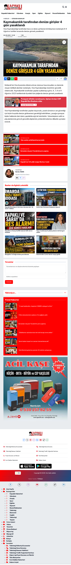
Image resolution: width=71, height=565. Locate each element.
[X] (27, 439)
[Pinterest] (30, 439)
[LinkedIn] (37, 439)
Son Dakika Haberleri (11, 460)
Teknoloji (12, 517)
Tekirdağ (12, 510)
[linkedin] (63, 484)
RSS (18, 473)
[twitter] (19, 484)
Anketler (9, 536)
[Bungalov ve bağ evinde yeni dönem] (20, 244)
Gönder (9, 282)
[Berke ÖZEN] (9, 173)
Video (8, 524)
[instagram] (28, 484)
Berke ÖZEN (19, 172)
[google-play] (44, 466)
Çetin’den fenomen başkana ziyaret (48, 207)
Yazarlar (9, 527)
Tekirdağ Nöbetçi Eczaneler (14, 446)
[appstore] (27, 466)
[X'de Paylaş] (8, 78)
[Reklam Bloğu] (35, 389)
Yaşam (12, 520)
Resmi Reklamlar (59, 13)
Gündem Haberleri (18, 18)
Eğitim (40, 13)
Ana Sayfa (10, 489)
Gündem (20, 13)
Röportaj (9, 531)
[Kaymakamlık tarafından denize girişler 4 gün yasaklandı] (35, 57)
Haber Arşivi (42, 460)
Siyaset (47, 13)
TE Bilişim (40, 479)
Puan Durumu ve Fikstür (12, 455)
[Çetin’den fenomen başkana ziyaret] (51, 197)
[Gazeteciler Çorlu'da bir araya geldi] (51, 244)
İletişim (9, 541)
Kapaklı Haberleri (7, 13)
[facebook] (10, 484)
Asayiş (27, 13)
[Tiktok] (43, 439)
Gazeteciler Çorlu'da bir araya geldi (48, 254)
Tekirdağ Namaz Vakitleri (13, 451)
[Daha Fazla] (15, 78)
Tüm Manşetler (43, 455)
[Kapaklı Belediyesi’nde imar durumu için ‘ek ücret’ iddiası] (20, 197)
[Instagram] (23, 178)
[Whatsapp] (47, 439)
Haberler (6, 18)
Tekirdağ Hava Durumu (45, 446)
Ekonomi (12, 512)
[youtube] (37, 484)
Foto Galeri (10, 522)
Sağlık (11, 515)
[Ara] (63, 7)
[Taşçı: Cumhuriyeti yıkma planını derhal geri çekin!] (51, 221)
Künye (8, 538)
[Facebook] (20, 178)
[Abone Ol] (65, 78)
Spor (34, 13)
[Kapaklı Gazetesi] (12, 7)
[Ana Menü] (66, 7)
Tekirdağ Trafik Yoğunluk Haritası (48, 451)
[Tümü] (65, 293)
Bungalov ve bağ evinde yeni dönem (17, 254)
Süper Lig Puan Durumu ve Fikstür (21, 555)
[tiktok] (54, 484)
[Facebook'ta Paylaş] (5, 78)
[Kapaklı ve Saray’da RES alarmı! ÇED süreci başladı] (20, 221)
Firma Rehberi (11, 529)
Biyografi (9, 534)
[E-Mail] (16, 178)
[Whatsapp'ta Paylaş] (12, 78)
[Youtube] (40, 439)
